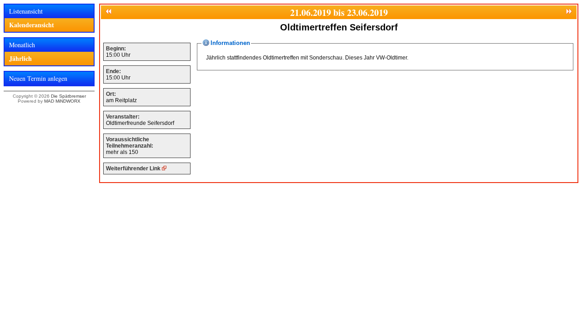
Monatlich (22, 44)
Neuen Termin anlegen (38, 78)
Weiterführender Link (134, 168)
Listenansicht (26, 11)
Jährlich (20, 58)
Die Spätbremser (68, 96)
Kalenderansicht (31, 25)
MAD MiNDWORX (62, 101)
